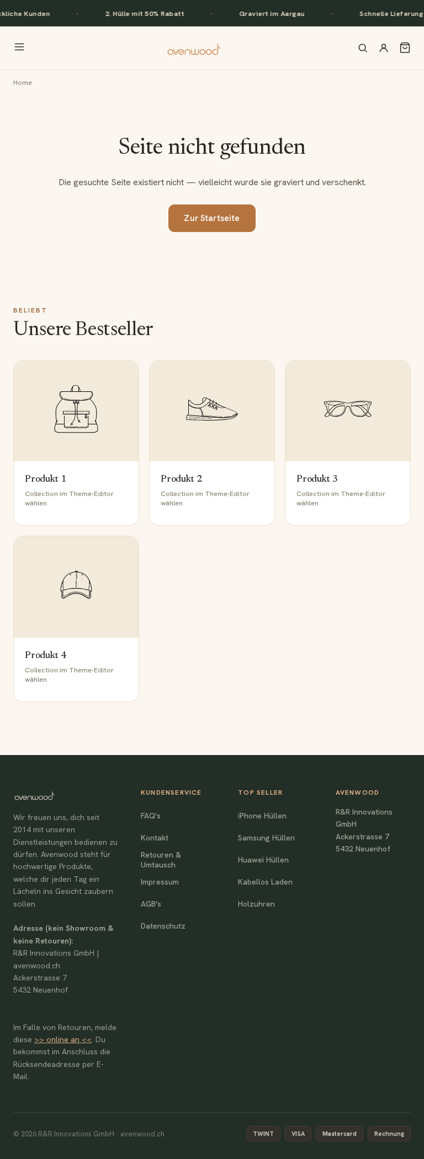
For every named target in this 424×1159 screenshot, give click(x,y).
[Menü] (19, 47)
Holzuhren (256, 904)
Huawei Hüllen (263, 860)
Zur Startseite (212, 218)
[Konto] (383, 47)
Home (22, 82)
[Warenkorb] (405, 47)
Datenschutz (163, 926)
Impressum (160, 882)
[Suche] (362, 47)
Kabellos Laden (265, 882)
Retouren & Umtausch (161, 860)
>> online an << (63, 1039)
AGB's (151, 904)
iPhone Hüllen (262, 816)
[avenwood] (194, 48)
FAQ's (151, 816)
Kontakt (154, 838)
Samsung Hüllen (266, 838)
